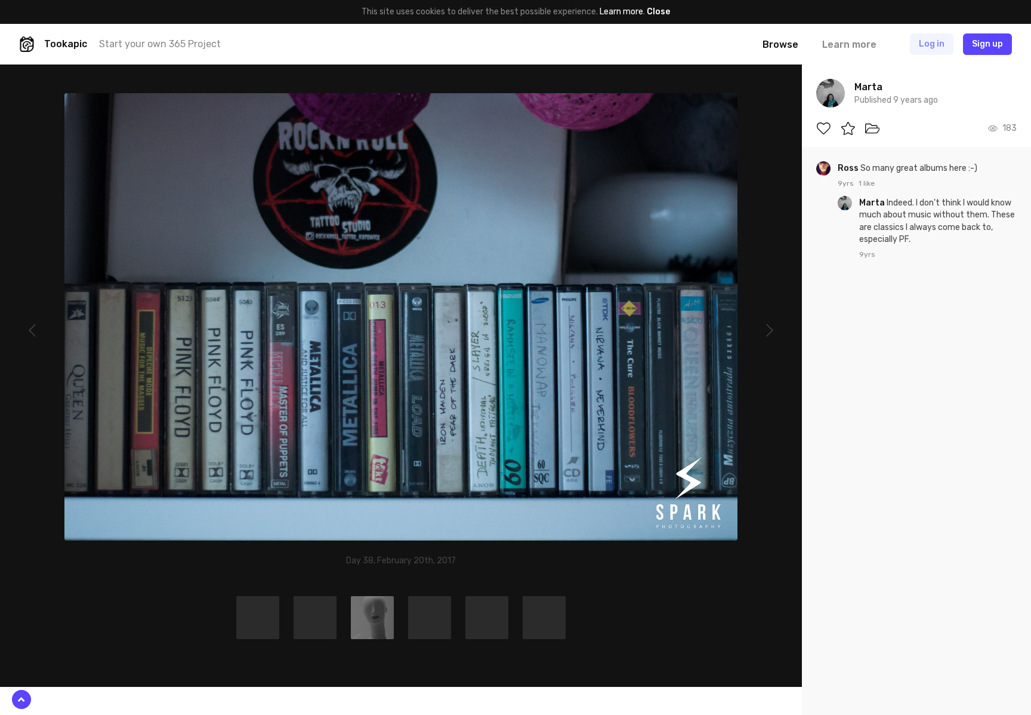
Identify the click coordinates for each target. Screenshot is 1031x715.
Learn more (621, 12)
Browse (780, 44)
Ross (849, 168)
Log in (931, 44)
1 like (867, 183)
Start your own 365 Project (160, 44)
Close (658, 12)
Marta (873, 203)
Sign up (987, 44)
